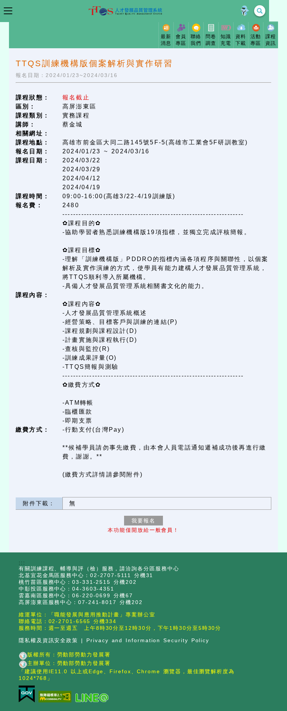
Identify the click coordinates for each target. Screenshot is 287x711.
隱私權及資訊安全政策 (48, 640)
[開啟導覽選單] (8, 10)
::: (22, 563)
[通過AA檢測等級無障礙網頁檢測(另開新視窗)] (56, 697)
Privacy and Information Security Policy (147, 640)
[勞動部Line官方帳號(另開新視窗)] (93, 698)
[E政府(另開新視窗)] (28, 695)
